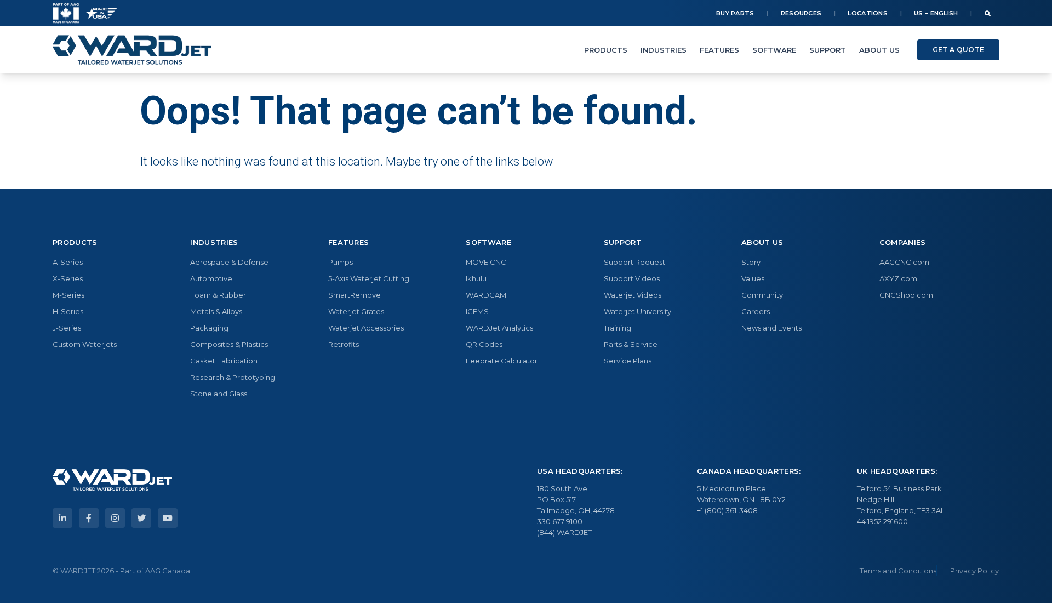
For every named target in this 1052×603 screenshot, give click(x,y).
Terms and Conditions (898, 570)
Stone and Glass (218, 393)
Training (617, 327)
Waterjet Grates (356, 311)
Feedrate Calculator (502, 360)
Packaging (209, 327)
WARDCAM (486, 295)
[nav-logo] (132, 50)
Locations (868, 13)
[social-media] (62, 518)
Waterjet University (637, 311)
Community (762, 295)
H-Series (68, 311)
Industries (664, 49)
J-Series (67, 327)
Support (827, 49)
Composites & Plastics (229, 344)
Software (774, 49)
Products (605, 49)
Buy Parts (735, 13)
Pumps (340, 262)
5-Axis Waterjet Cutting (368, 278)
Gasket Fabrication (224, 360)
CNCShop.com (906, 295)
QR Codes (484, 344)
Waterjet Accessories (366, 327)
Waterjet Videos (632, 295)
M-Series (68, 295)
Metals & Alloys (216, 311)
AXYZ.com (898, 278)
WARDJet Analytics (499, 327)
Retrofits (343, 344)
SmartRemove (354, 295)
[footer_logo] (112, 480)
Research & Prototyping (232, 377)
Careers (755, 311)
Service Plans (627, 360)
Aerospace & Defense (229, 262)
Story (751, 262)
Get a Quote (958, 49)
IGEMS (477, 311)
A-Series (68, 262)
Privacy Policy (974, 570)
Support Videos (632, 278)
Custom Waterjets (85, 344)
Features (719, 49)
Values (752, 278)
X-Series (68, 278)
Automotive (211, 278)
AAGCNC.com (904, 262)
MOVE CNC (486, 262)
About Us (879, 49)
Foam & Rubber (218, 295)
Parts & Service (631, 344)
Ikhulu (476, 278)
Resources (801, 13)
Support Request (634, 262)
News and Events (771, 327)
